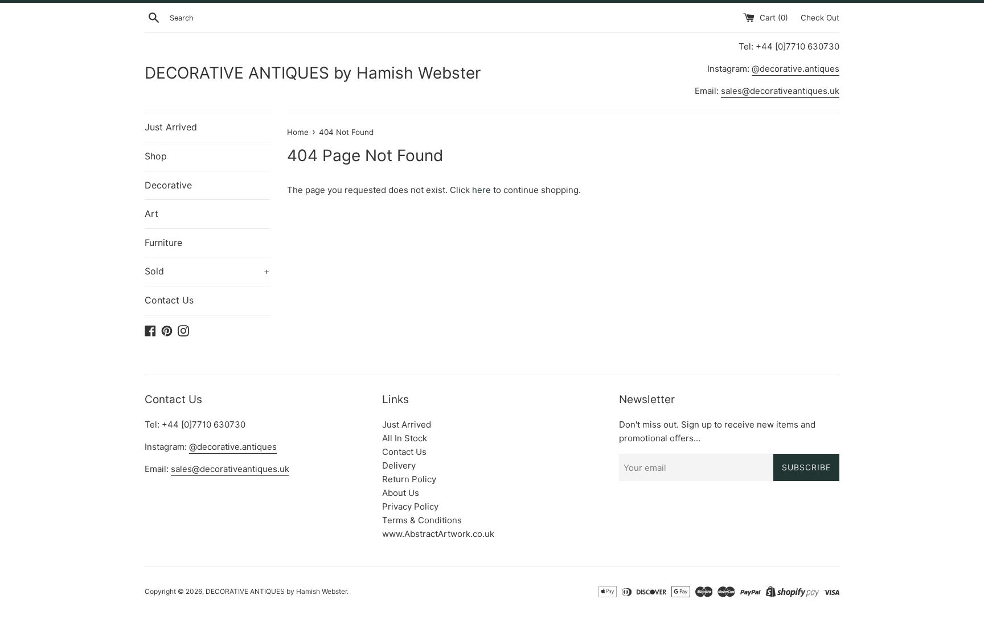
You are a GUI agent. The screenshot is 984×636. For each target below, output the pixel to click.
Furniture (163, 242)
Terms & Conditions (422, 520)
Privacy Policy (410, 506)
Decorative (168, 185)
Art (151, 213)
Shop (156, 156)
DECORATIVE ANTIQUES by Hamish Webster (313, 73)
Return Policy (409, 479)
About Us (400, 492)
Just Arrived (171, 127)
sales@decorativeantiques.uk (780, 90)
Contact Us (169, 300)
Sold (207, 271)
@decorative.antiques (795, 68)
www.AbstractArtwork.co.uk (438, 533)
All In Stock (404, 438)
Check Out (820, 17)
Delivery (399, 465)
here (481, 189)
